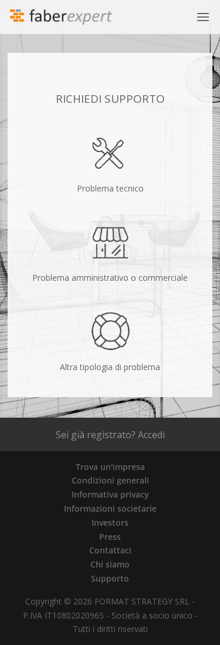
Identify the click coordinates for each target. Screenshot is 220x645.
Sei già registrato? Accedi (110, 434)
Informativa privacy (110, 494)
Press (110, 536)
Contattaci (110, 550)
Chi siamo (110, 564)
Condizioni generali (110, 480)
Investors (110, 522)
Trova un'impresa (110, 466)
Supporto (110, 578)
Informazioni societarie (110, 508)
